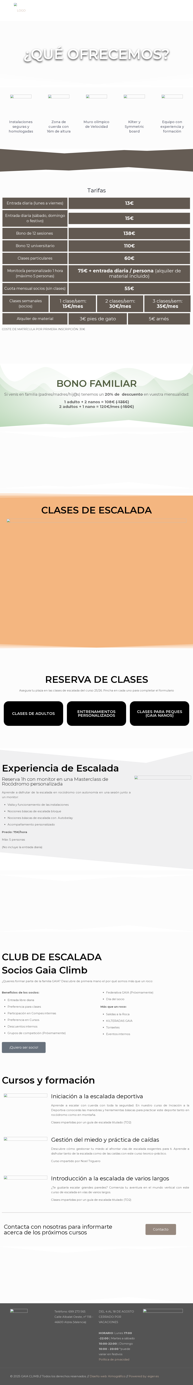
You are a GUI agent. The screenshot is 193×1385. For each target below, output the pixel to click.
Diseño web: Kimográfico (108, 1376)
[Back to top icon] (179, 1376)
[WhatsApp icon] (165, 1376)
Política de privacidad (114, 1359)
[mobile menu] (177, 10)
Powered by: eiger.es (144, 1376)
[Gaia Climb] (20, 10)
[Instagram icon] (169, 1376)
